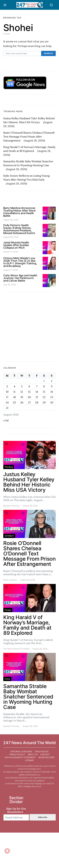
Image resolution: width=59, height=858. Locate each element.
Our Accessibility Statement (20, 757)
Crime (7, 679)
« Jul (6, 420)
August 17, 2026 (10, 251)
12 (21, 391)
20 (29, 397)
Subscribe (42, 817)
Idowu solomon (10, 580)
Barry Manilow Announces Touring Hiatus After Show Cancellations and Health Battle (19, 211)
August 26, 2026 (10, 219)
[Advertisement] (29, 327)
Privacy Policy (17, 754)
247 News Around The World (16, 648)
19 (21, 397)
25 (14, 402)
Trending (9, 467)
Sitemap (29, 760)
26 (21, 402)
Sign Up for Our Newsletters (16, 810)
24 (7, 402)
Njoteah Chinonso (11, 505)
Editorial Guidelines (21, 751)
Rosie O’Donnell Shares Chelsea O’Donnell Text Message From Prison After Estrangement (28, 136)
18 (14, 397)
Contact (45, 754)
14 (37, 391)
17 (7, 397)
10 (7, 391)
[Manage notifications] (7, 850)
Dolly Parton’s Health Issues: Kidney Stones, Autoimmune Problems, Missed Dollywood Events (19, 229)
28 (36, 402)
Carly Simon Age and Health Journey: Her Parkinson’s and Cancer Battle (20, 278)
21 (37, 397)
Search (48, 53)
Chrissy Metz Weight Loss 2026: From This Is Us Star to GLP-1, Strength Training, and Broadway (20, 262)
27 (29, 402)
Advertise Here (46, 757)
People (8, 610)
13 (29, 391)
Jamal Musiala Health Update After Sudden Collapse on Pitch (16, 245)
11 (14, 391)
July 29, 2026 (9, 284)
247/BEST (9, 536)
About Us (33, 754)
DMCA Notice (42, 751)
